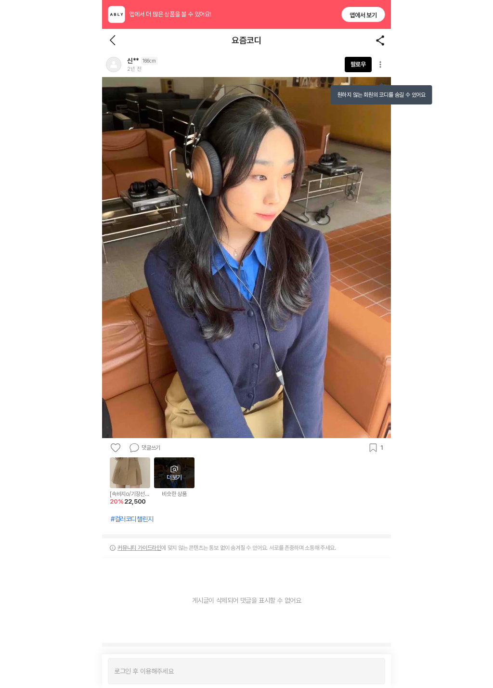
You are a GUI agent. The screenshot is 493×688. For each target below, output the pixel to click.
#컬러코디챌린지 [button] (132, 519)
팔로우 (358, 64)
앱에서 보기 (363, 15)
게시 (372, 671)
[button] (113, 64)
